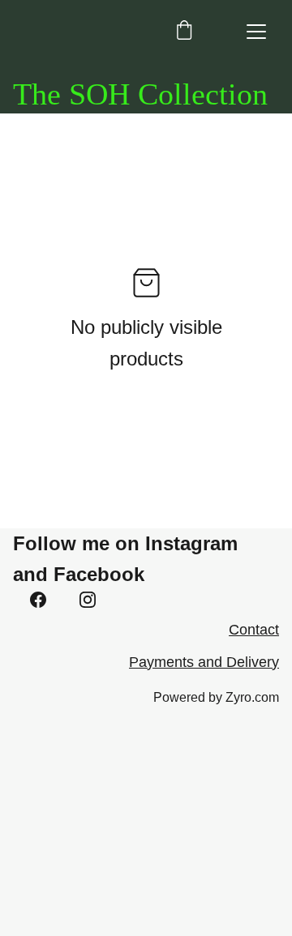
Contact (254, 630)
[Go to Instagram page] (87, 600)
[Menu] (256, 31)
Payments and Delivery (204, 662)
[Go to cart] (184, 31)
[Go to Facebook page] (38, 600)
